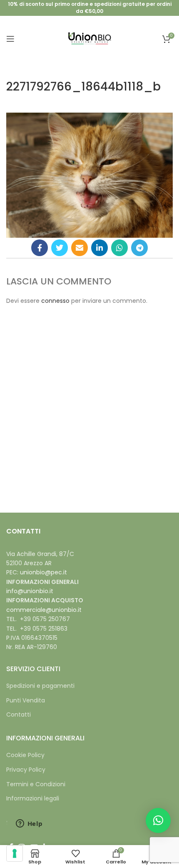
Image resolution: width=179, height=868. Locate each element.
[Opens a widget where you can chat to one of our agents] (29, 824)
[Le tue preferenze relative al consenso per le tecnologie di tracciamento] (14, 853)
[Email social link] (79, 247)
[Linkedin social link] (99, 247)
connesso (55, 301)
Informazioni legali (32, 799)
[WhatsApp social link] (119, 247)
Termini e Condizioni (35, 784)
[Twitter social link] (59, 247)
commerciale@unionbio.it (44, 610)
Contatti (18, 715)
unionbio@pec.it (43, 572)
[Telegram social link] (139, 247)
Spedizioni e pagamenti (40, 686)
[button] (158, 820)
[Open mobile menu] (10, 38)
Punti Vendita (25, 700)
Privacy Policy (25, 770)
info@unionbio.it (29, 591)
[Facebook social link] (39, 247)
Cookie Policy (25, 755)
